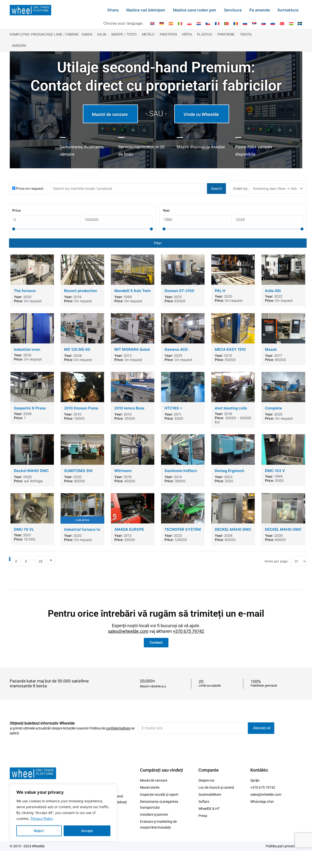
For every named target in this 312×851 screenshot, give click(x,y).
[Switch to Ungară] (291, 23)
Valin (101, 34)
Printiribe (226, 34)
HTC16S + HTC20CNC (175, 410)
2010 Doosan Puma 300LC (81, 410)
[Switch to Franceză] (217, 23)
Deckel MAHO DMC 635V (31, 472)
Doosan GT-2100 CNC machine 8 (179, 292)
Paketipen (168, 34)
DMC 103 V (275, 470)
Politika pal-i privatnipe (283, 846)
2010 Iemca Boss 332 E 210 (129, 410)
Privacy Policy (42, 818)
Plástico (204, 34)
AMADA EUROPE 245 (129, 531)
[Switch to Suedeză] (299, 23)
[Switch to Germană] (161, 23)
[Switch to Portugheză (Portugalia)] (226, 23)
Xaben (86, 34)
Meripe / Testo (124, 34)
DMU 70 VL (24, 529)
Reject (39, 831)
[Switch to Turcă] (282, 23)
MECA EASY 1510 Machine (230, 351)
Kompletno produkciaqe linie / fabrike (44, 34)
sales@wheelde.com (128, 631)
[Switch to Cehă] (208, 23)
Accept (87, 831)
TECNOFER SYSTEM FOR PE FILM (183, 531)
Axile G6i (273, 290)
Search (216, 188)
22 (41, 561)
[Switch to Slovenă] (272, 23)
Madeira (19, 45)
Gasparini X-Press (30, 408)
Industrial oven (27, 349)
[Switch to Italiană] (180, 23)
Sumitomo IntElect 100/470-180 (181, 472)
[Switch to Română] (235, 23)
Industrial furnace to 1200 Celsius (82, 531)
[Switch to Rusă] (245, 23)
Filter (158, 243)
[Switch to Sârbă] (254, 23)
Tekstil (246, 34)
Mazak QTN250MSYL (277, 351)
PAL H (220, 290)
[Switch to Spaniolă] (171, 23)
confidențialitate (118, 728)
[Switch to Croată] (198, 23)
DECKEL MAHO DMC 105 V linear (233, 531)
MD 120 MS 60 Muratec (77, 351)
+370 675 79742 (188, 631)
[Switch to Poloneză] (189, 23)
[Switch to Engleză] (152, 23)
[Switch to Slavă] (263, 23)
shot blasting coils (231, 408)
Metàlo (148, 34)
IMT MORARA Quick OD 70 (132, 351)
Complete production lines (279, 410)
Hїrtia (187, 34)
